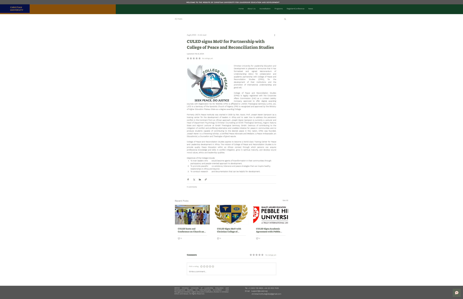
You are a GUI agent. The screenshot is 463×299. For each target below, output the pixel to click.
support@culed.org (259, 291)
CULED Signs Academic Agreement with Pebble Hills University (268, 230)
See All (285, 200)
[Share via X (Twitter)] (194, 179)
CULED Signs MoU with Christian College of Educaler (229, 230)
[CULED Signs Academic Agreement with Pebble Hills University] (270, 214)
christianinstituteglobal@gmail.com (263, 294)
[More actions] (274, 34)
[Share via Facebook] (188, 179)
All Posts (178, 19)
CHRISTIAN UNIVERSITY (16, 8)
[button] (285, 19)
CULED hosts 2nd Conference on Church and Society (191, 230)
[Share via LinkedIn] (200, 179)
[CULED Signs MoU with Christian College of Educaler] (231, 214)
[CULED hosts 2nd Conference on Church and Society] (192, 214)
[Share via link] (206, 179)
